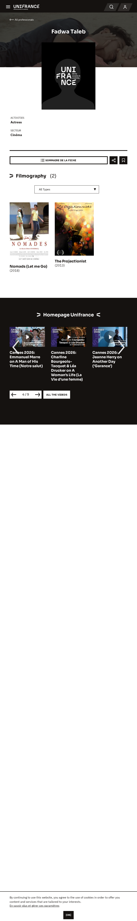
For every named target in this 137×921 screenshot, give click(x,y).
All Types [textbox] (44, 189)
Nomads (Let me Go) (28, 266)
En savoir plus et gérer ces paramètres (34, 905)
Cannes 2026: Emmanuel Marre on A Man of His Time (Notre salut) (26, 359)
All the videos (56, 394)
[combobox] (66, 189)
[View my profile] (125, 7)
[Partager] (114, 160)
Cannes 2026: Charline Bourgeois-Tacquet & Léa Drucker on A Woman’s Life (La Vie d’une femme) (67, 366)
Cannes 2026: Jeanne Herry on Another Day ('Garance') (107, 359)
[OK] (68, 915)
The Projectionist (70, 261)
